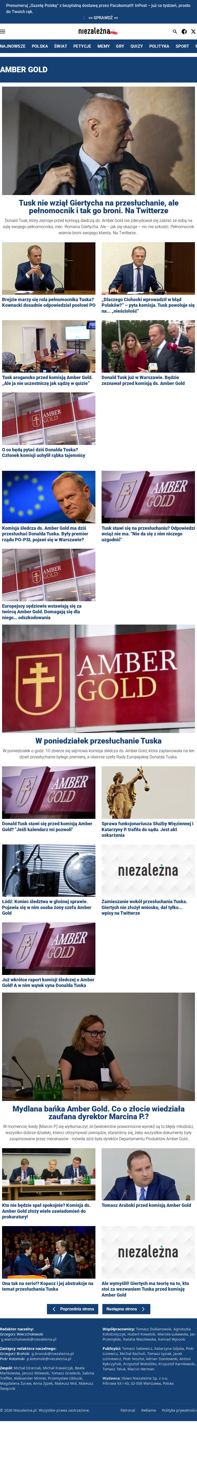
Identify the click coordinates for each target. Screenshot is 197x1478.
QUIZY (137, 46)
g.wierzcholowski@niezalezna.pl (28, 1339)
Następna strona (121, 1309)
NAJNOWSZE (13, 46)
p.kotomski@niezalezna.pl (49, 1358)
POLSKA (40, 46)
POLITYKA (159, 46)
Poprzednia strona (77, 1309)
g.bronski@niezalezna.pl (53, 1353)
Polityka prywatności (179, 1410)
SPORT (182, 46)
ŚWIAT (60, 46)
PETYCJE (82, 46)
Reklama (148, 1410)
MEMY (103, 46)
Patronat (128, 1410)
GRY (120, 46)
